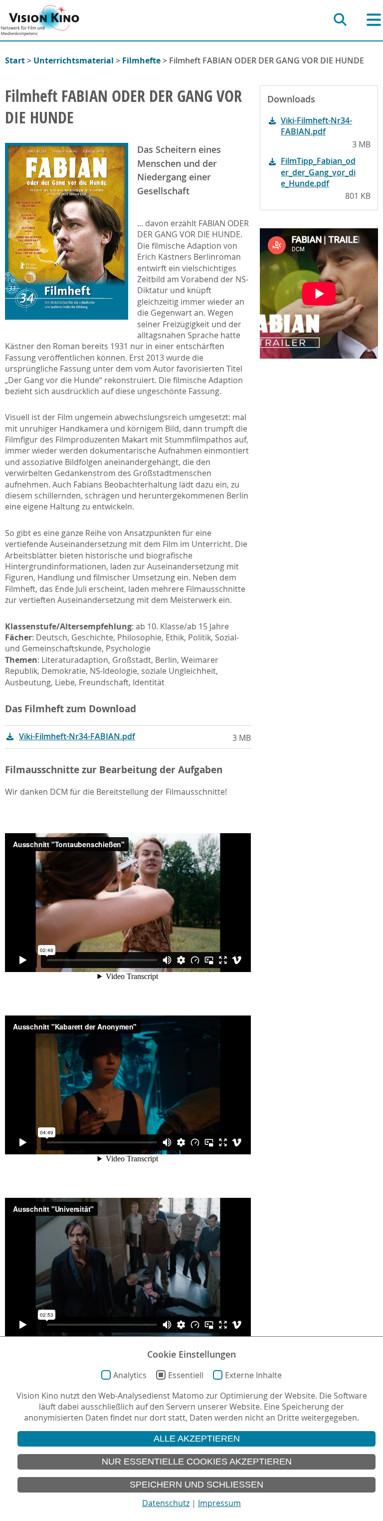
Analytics (130, 1375)
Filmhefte (141, 60)
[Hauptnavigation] (374, 19)
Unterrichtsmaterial (73, 60)
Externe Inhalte (253, 1375)
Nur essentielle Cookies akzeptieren (197, 1462)
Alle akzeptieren (197, 1439)
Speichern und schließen (196, 1485)
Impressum (219, 1503)
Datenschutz (166, 1503)
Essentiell (185, 1375)
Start (15, 60)
